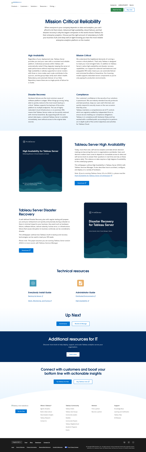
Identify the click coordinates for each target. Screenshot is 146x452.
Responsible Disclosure (45, 447)
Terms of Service (20, 447)
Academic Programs (71, 427)
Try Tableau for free (63, 382)
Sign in (132, 5)
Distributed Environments (85, 296)
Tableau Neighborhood (72, 424)
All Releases (117, 418)
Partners (94, 405)
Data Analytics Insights (46, 415)
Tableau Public (70, 409)
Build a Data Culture (46, 412)
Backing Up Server (34, 296)
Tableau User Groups (71, 412)
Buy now (129, 10)
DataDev (68, 418)
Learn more (73, 354)
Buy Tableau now (82, 382)
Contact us (113, 5)
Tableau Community (72, 405)
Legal (12, 447)
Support (116, 405)
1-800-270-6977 (123, 5)
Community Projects (71, 421)
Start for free (117, 10)
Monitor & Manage (81, 324)
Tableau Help (118, 415)
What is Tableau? (45, 405)
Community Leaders (71, 415)
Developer (38, 442)
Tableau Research (45, 418)
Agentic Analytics (45, 409)
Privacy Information (32, 447)
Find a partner (96, 409)
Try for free (21, 411)
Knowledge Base (119, 409)
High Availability (81, 301)
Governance (63, 324)
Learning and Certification (121, 412)
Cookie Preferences (58, 447)
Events (67, 430)
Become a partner (97, 412)
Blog (31, 442)
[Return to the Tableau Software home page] (18, 2)
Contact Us (43, 421)
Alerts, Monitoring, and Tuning (39, 301)
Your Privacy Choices (73, 447)
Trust (26, 442)
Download (81, 183)
